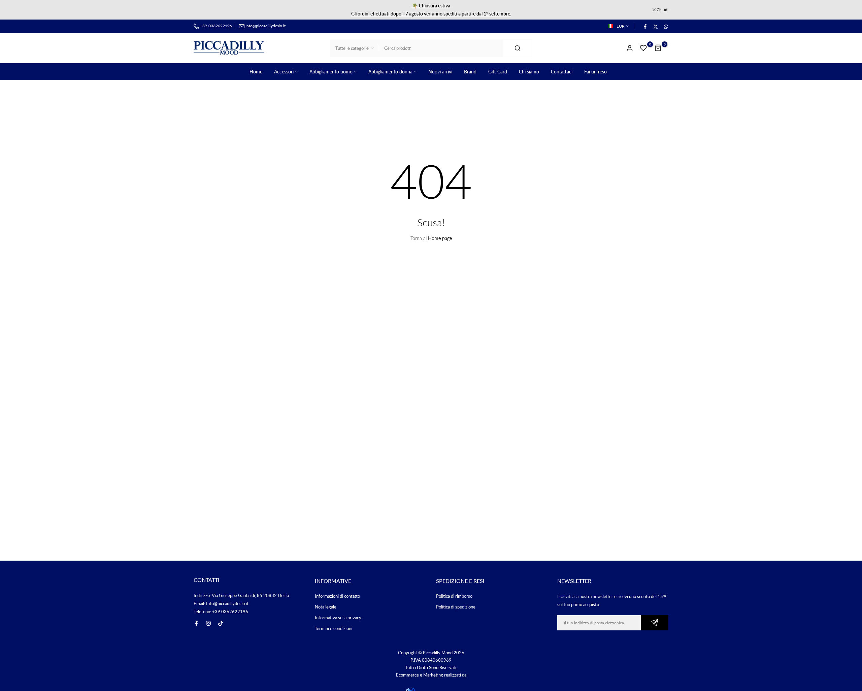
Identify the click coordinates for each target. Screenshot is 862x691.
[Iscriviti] (654, 622)
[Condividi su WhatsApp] (665, 26)
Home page (440, 238)
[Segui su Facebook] (196, 623)
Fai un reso (595, 71)
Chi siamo (529, 71)
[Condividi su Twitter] (655, 26)
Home (256, 71)
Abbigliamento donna (390, 71)
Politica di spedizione (455, 607)
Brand (470, 71)
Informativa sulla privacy (338, 617)
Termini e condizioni (333, 628)
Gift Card (497, 71)
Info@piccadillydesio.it (265, 25)
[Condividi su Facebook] (645, 26)
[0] (643, 48)
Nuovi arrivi (440, 71)
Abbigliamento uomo (331, 71)
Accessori (284, 71)
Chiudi (203, 10)
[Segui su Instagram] (208, 623)
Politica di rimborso (454, 596)
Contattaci (561, 71)
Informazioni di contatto (337, 596)
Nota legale (325, 607)
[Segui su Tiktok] (220, 623)
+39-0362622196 (215, 25)
